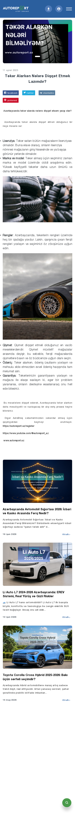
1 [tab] (37, 57)
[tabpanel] (37, 41)
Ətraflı (65, 534)
